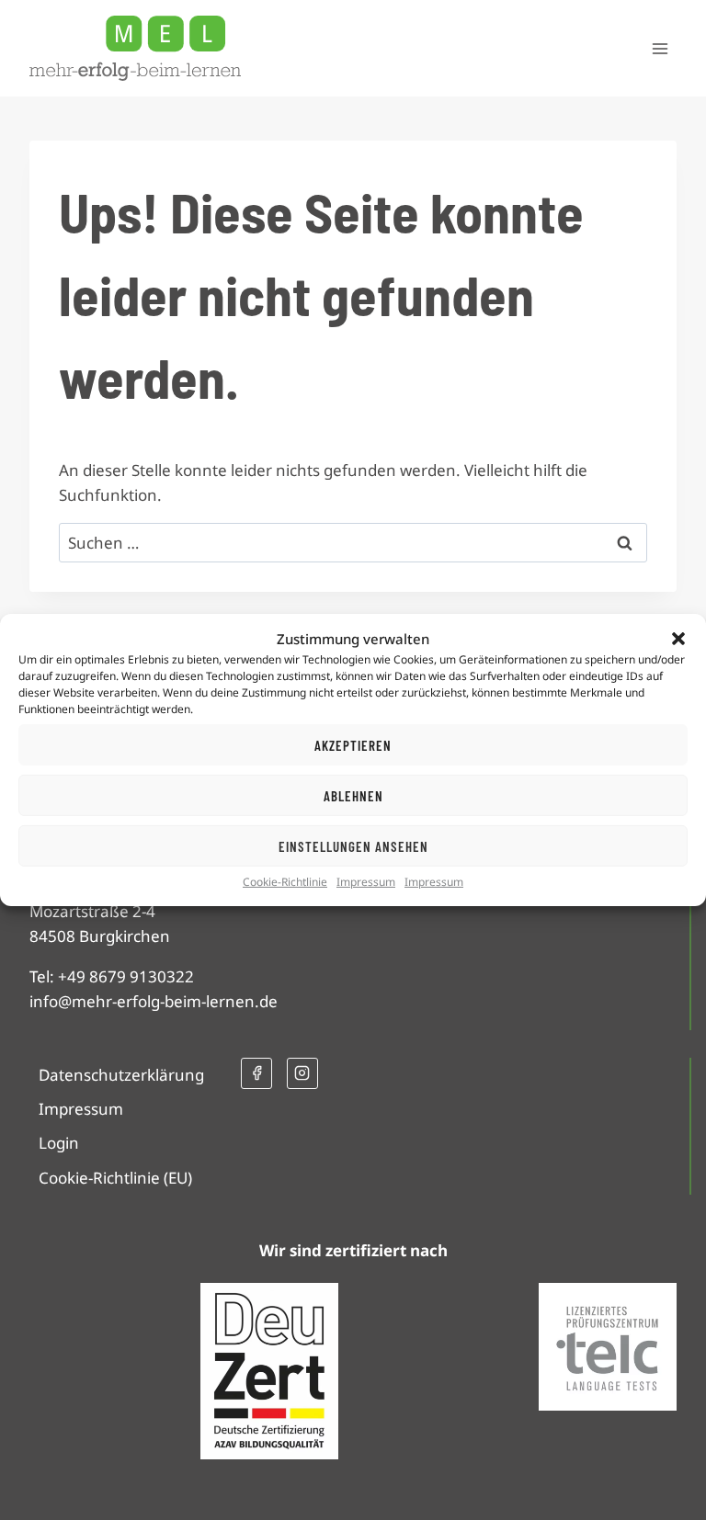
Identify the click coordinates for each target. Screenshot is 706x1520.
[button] (678, 639)
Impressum (365, 882)
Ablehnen (353, 795)
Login (59, 1142)
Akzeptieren (353, 744)
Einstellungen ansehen (353, 845)
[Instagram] (302, 1073)
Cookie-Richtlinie (285, 882)
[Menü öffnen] (660, 48)
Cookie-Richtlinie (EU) (115, 1177)
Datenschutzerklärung (121, 1074)
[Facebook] (256, 1073)
